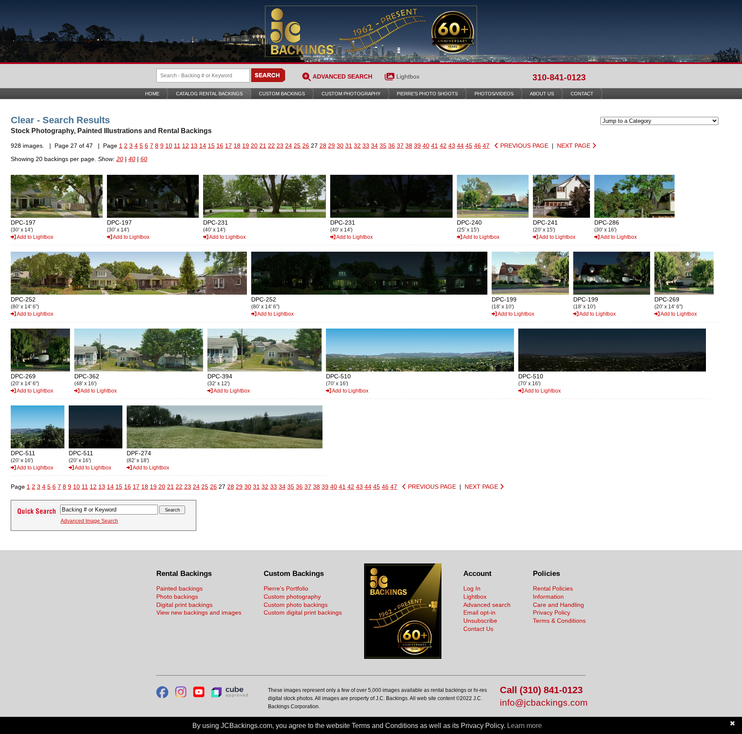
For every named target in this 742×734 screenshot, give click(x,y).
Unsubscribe (480, 620)
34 (374, 145)
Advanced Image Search (89, 521)
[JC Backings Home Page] (402, 656)
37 (400, 145)
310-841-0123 (559, 77)
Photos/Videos (494, 93)
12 (185, 145)
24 (288, 145)
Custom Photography (351, 93)
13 (194, 145)
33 (365, 145)
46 (477, 145)
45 (468, 145)
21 (262, 145)
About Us (542, 93)
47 (486, 145)
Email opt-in (479, 612)
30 (340, 145)
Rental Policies (553, 588)
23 (280, 145)
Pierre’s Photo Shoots (427, 93)
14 (202, 145)
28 (322, 145)
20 (254, 145)
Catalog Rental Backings (209, 93)
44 (460, 145)
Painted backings (179, 588)
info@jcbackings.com (543, 703)
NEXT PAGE (574, 145)
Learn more (524, 725)
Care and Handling (558, 604)
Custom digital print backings (303, 612)
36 (391, 145)
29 (331, 145)
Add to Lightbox (34, 237)
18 (237, 145)
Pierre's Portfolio (286, 588)
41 (434, 145)
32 (357, 145)
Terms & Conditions (559, 620)
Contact (582, 93)
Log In (471, 588)
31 (348, 145)
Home (152, 93)
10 (168, 145)
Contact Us (478, 628)
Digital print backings (184, 604)
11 (177, 145)
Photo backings (177, 596)
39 (417, 145)
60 (143, 158)
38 (408, 145)
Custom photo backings (296, 604)
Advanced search (487, 604)
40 (426, 145)
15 (211, 145)
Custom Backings (282, 93)
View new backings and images (198, 612)
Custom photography (292, 596)
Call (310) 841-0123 (541, 690)
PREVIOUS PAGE (523, 145)
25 (297, 145)
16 (219, 145)
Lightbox (408, 76)
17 (228, 145)
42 (443, 145)
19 (245, 145)
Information (548, 596)
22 (271, 145)
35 (383, 145)
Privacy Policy (551, 612)
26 (305, 145)
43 (451, 145)
